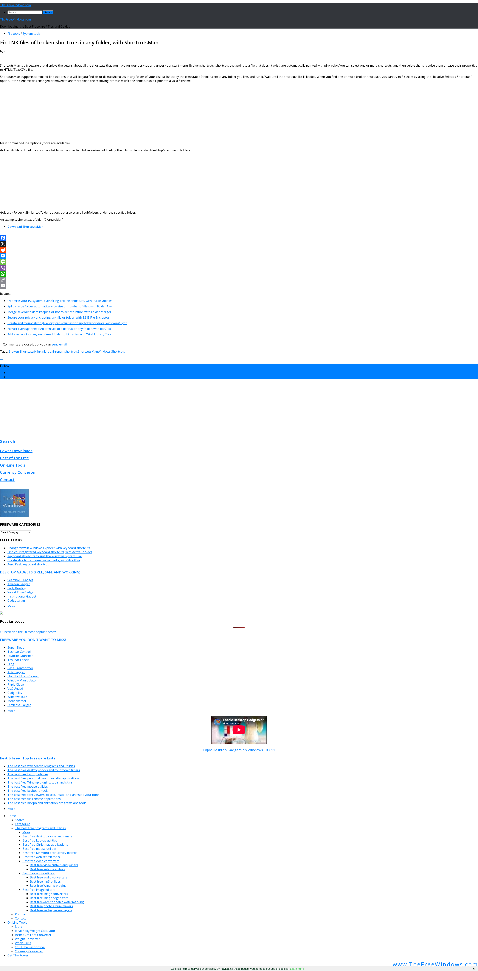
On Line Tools (17, 922)
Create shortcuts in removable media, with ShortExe (43, 560)
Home (11, 816)
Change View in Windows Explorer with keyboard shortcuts (48, 548)
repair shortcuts (66, 351)
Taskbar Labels (18, 660)
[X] (239, 244)
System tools (32, 34)
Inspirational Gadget (21, 596)
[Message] (239, 262)
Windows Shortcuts (111, 351)
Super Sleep (15, 647)
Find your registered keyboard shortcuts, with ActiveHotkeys (49, 552)
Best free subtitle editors (47, 869)
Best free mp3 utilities (45, 881)
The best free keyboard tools (27, 791)
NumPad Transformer (23, 676)
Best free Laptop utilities (39, 840)
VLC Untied (15, 689)
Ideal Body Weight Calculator (35, 931)
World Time (23, 943)
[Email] (239, 286)
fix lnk (37, 351)
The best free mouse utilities (27, 786)
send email (59, 344)
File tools (13, 34)
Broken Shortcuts (20, 351)
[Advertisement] (112, 112)
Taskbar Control (19, 652)
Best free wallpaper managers (51, 910)
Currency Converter (18, 472)
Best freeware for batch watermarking (57, 902)
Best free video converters (40, 861)
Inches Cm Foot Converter (33, 935)
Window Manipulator (22, 680)
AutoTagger (16, 672)
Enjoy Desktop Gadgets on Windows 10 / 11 (239, 750)
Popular (20, 914)
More (11, 606)
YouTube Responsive (30, 947)
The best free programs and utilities (40, 828)
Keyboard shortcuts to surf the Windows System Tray (44, 556)
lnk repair (48, 351)
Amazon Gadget (18, 584)
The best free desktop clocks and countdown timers (43, 770)
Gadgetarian (16, 600)
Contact (7, 479)
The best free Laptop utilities (27, 774)
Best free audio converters (48, 877)
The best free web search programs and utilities (41, 766)
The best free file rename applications (34, 799)
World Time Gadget (21, 592)
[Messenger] (239, 256)
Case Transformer (20, 668)
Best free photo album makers (51, 906)
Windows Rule (17, 697)
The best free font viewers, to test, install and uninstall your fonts (53, 795)
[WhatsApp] (239, 274)
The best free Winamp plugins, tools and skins (40, 782)
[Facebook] (239, 238)
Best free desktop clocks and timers (47, 836)
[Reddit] (239, 250)
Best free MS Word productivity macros (49, 853)
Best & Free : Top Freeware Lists (27, 758)
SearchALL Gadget (20, 580)
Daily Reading (17, 588)
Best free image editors (38, 890)
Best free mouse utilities (39, 849)
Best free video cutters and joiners (54, 865)
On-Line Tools (12, 465)
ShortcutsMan (88, 351)
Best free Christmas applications (45, 844)
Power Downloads (16, 450)
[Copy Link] (239, 280)
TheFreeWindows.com (15, 5)
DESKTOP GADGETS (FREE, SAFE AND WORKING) (40, 572)
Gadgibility (14, 693)
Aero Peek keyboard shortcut (28, 564)
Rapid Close (15, 684)
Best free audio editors (38, 873)
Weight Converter (27, 939)
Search (8, 441)
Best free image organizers (49, 898)
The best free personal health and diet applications (43, 778)
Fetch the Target (19, 705)
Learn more (297, 968)
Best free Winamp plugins (48, 886)
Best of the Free (14, 457)
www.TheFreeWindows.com (435, 964)
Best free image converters (49, 894)
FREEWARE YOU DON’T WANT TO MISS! (33, 639)
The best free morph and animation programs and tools (46, 803)
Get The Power (17, 955)
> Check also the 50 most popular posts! (28, 632)
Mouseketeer (16, 701)
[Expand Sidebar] (1, 359)
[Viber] (239, 268)
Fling (10, 664)
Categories (22, 824)
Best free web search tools (41, 857)
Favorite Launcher (20, 656)
